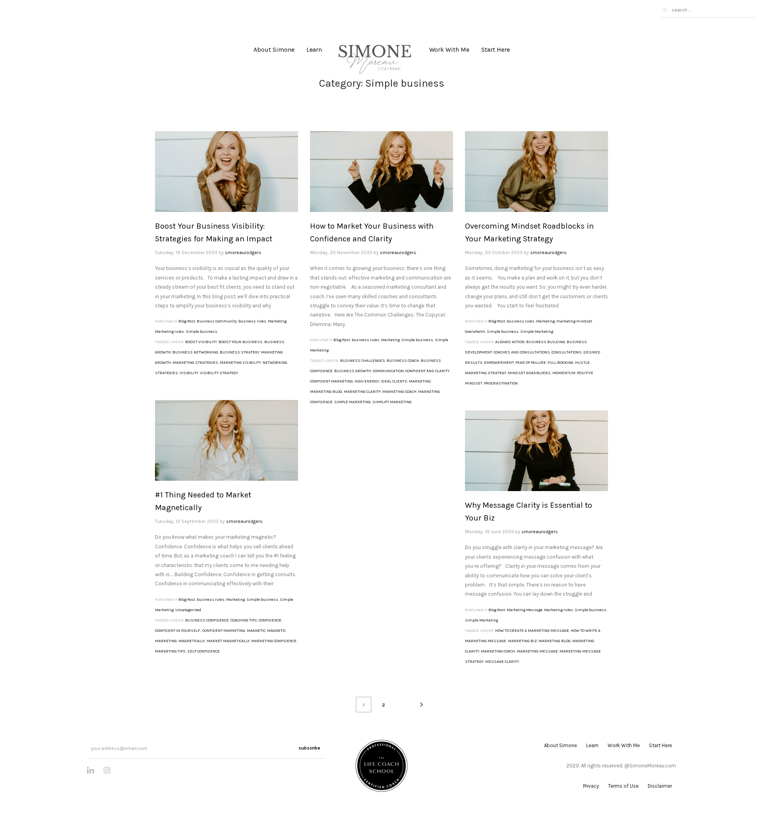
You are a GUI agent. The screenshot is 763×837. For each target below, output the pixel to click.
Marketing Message (524, 610)
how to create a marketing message (532, 630)
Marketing (277, 321)
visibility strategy (219, 373)
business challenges (362, 360)
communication (388, 371)
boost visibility (201, 342)
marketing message (537, 651)
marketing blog (326, 391)
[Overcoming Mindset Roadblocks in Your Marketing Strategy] (536, 171)
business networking (195, 352)
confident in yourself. (178, 630)
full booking (560, 362)
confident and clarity (427, 371)
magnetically (191, 641)
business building (545, 342)
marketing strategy (485, 373)
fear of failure (530, 362)
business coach (403, 360)
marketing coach (399, 391)
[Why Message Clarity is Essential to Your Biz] (536, 450)
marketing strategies (195, 362)
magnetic (256, 630)
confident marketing (331, 381)
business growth (352, 371)
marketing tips (170, 651)
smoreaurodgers (243, 252)
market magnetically (228, 641)
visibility (189, 373)
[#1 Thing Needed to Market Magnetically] (226, 440)
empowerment (499, 362)
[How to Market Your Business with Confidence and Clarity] (381, 171)
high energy (366, 381)
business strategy (239, 352)
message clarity (502, 661)
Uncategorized (188, 610)
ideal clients (394, 381)
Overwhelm (475, 331)
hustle (582, 362)
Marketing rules (169, 331)
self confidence (203, 651)
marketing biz (522, 641)
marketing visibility (240, 362)
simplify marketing (392, 402)
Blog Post (186, 321)
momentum (563, 373)
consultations (567, 352)
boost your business (241, 342)
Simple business (201, 331)
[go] (665, 10)
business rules (252, 321)
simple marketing (352, 402)
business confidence (207, 620)
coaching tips (243, 620)
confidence (270, 620)
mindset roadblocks (529, 373)
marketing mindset (574, 321)
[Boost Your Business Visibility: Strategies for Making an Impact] (226, 171)
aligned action (510, 342)
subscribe (309, 748)
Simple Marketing (536, 331)
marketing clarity (362, 391)
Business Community (217, 321)
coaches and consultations (522, 352)
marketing (420, 381)
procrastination (501, 383)
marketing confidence (273, 641)
